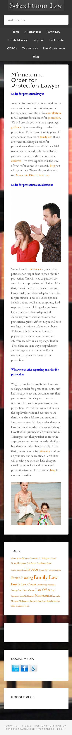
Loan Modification (27, 596)
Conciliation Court (44, 563)
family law (46, 137)
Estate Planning (22, 577)
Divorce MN (43, 570)
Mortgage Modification (20, 601)
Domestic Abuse (55, 570)
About (13, 558)
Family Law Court (23, 584)
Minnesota (42, 595)
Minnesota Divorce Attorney (32, 175)
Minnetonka (55, 596)
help (52, 165)
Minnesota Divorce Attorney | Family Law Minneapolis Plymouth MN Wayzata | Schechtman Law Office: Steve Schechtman (36, 5)
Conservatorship (17, 570)
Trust (27, 606)
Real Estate (42, 601)
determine (36, 269)
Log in (62, 729)
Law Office (42, 589)
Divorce (31, 569)
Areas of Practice (23, 558)
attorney (45, 451)
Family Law (46, 577)
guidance (16, 127)
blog (52, 470)
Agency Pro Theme (48, 726)
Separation (20, 606)
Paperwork (33, 601)
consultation (53, 113)
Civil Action (31, 563)
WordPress (46, 729)
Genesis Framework (20, 729)
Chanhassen (34, 558)
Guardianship (42, 584)
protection (54, 118)
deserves (16, 161)
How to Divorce (29, 590)
